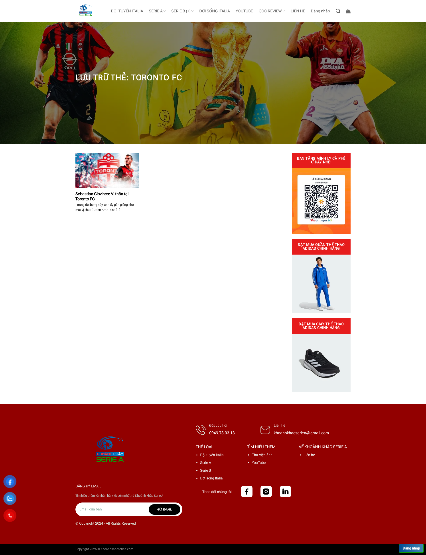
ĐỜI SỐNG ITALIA (214, 11)
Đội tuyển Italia (212, 455)
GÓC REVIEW (270, 11)
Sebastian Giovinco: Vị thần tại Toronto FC (101, 196)
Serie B (205, 470)
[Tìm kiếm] (338, 11)
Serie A (205, 463)
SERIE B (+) (181, 11)
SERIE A (156, 11)
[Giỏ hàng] (348, 11)
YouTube (259, 463)
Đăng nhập (411, 548)
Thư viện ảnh (262, 455)
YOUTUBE (244, 11)
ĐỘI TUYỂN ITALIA (127, 11)
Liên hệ (309, 455)
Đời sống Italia (211, 478)
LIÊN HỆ (298, 11)
